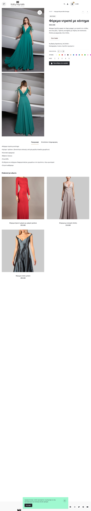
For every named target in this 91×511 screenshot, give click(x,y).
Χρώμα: (51, 55)
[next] (87, 11)
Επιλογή (23, 227)
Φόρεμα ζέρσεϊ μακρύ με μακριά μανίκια (23, 223)
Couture (59, 46)
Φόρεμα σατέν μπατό (23, 276)
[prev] (83, 11)
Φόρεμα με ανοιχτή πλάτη (68, 223)
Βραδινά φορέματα (68, 46)
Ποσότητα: (52, 51)
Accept (28, 505)
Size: (50, 58)
